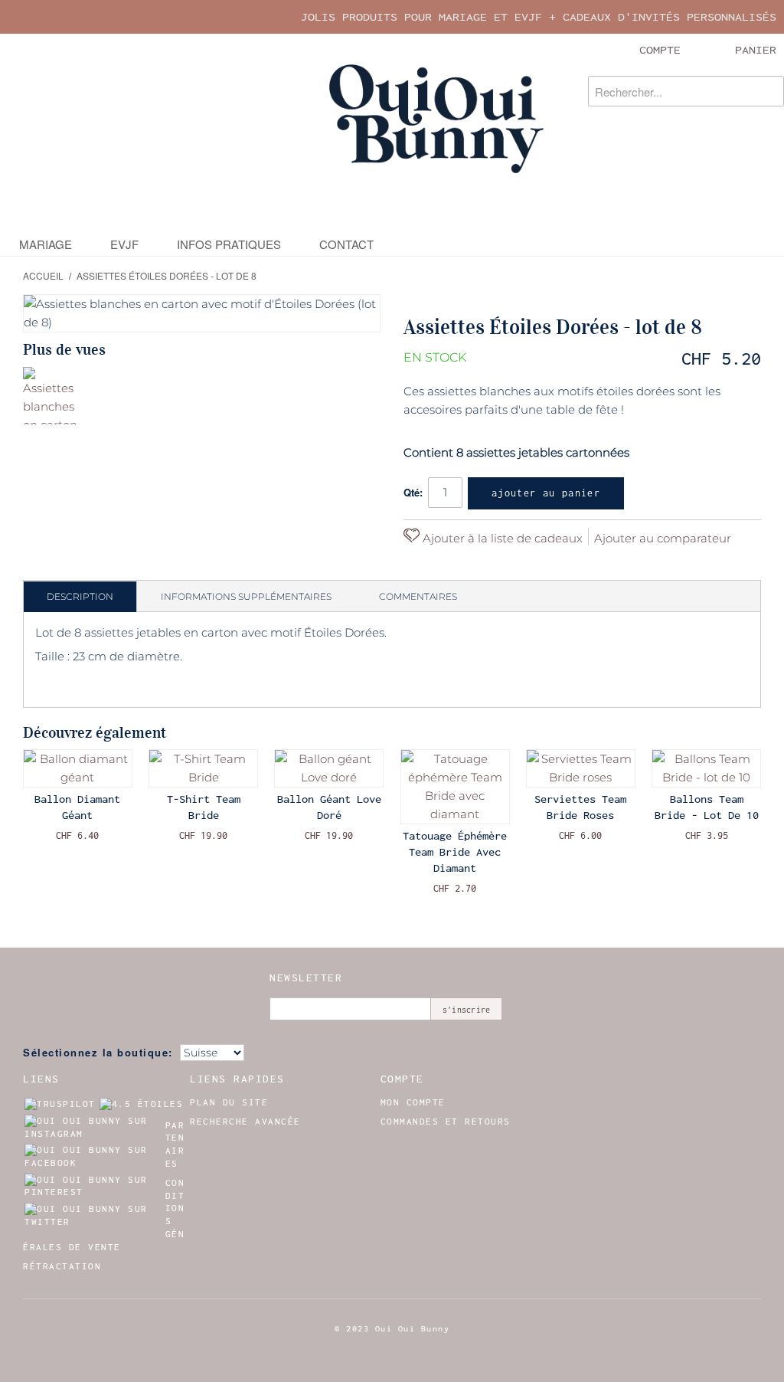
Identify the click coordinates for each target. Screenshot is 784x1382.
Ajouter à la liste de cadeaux (501, 538)
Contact (346, 244)
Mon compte (413, 1102)
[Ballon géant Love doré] (329, 768)
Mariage (45, 244)
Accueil (43, 275)
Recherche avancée (245, 1121)
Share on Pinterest (419, 565)
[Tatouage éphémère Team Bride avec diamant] (455, 786)
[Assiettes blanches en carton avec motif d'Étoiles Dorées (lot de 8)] (51, 395)
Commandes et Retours (446, 1121)
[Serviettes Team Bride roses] (580, 768)
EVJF (124, 244)
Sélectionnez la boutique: (98, 1052)
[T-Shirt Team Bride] (203, 768)
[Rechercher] (768, 91)
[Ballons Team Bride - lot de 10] (706, 768)
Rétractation (62, 1266)
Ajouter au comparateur (662, 538)
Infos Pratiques (229, 244)
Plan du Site (229, 1102)
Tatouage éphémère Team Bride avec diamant (455, 852)
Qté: (413, 492)
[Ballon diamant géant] (77, 768)
